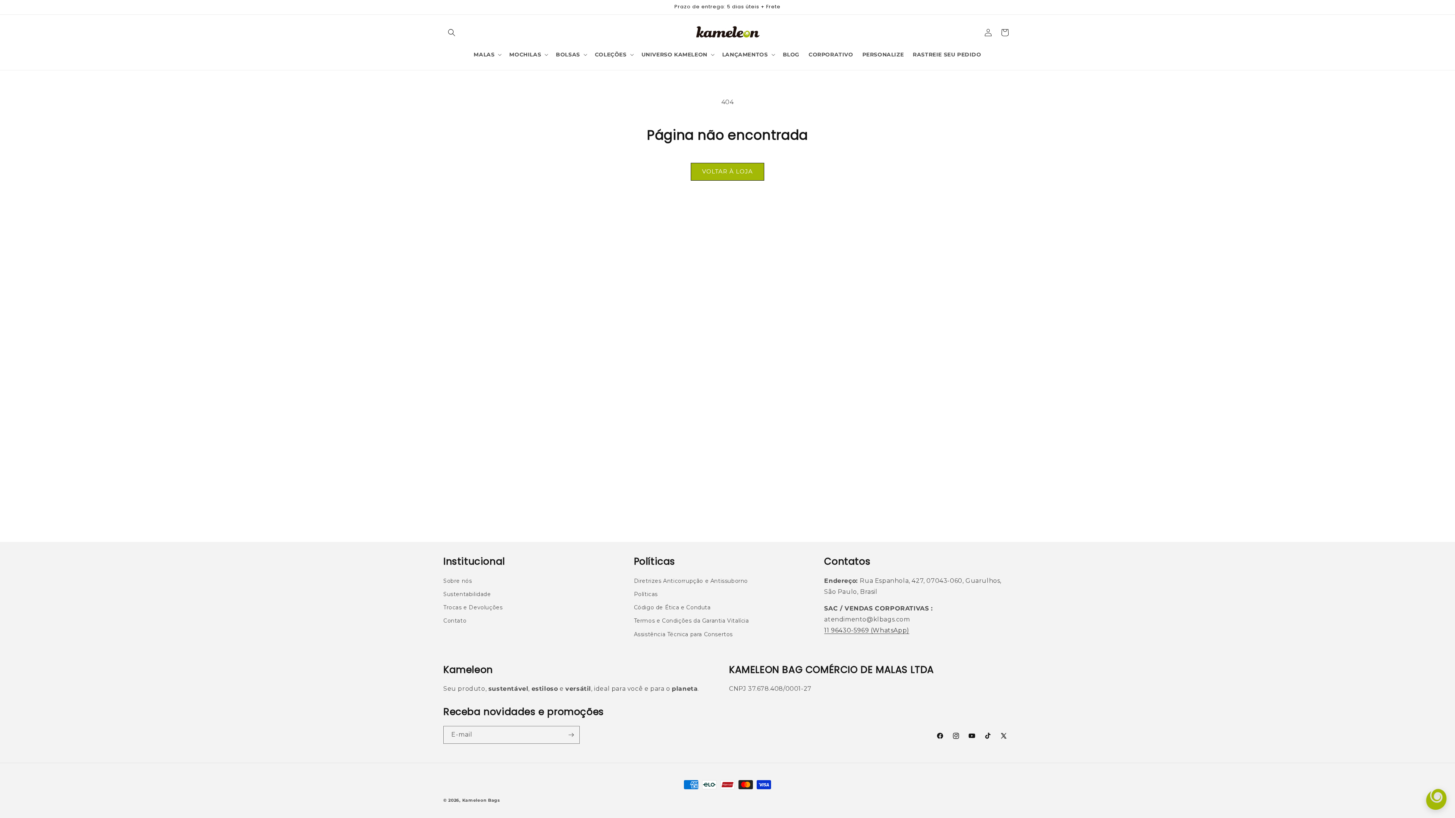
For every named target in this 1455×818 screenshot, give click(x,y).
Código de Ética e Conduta (672, 607)
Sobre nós (457, 581)
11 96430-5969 (846, 630)
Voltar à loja (727, 171)
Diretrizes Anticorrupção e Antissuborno (691, 581)
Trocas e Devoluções (472, 607)
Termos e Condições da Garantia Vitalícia (691, 620)
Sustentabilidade (467, 594)
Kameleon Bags (481, 800)
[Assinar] (571, 735)
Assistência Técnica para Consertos (683, 634)
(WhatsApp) (889, 630)
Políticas (646, 594)
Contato (454, 620)
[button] (451, 32)
